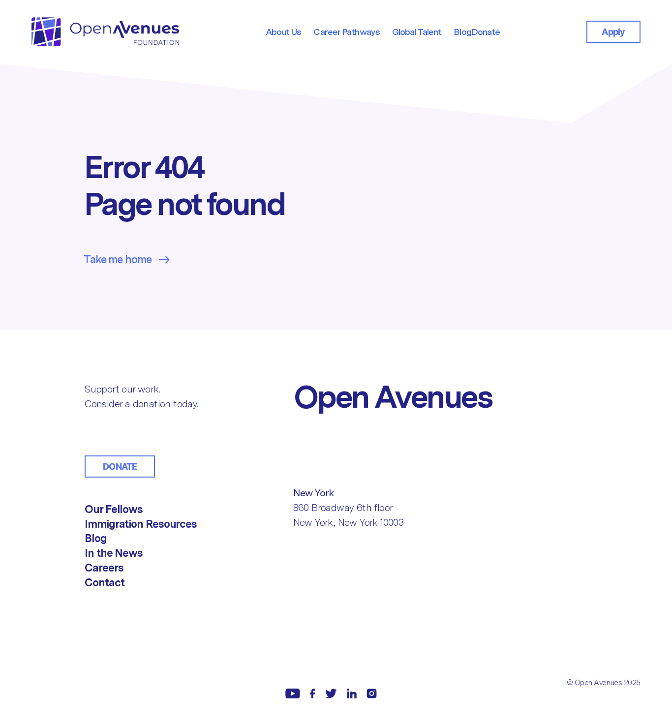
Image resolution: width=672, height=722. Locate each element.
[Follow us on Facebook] (312, 693)
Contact (104, 582)
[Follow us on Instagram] (372, 693)
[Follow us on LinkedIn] (352, 693)
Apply (613, 32)
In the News (114, 552)
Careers (104, 567)
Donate (120, 466)
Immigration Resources (141, 523)
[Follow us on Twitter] (331, 693)
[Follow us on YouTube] (292, 693)
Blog (96, 538)
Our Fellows (114, 509)
